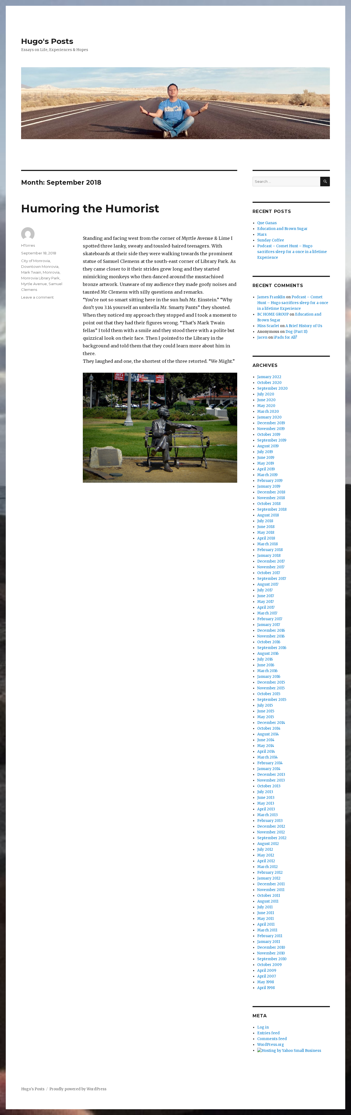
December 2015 (271, 682)
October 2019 (268, 434)
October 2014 (269, 728)
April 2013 (266, 809)
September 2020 (272, 388)
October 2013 (269, 786)
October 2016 (268, 642)
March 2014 (267, 757)
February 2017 (269, 619)
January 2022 (269, 377)
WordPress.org (270, 1044)
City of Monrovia (35, 261)
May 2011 (265, 918)
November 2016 (271, 636)
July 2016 (265, 659)
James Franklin (271, 297)
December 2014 (271, 722)
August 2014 (268, 734)
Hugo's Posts (47, 41)
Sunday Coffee (270, 240)
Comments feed (272, 1039)
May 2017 (265, 601)
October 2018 (269, 503)
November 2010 (271, 953)
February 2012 (270, 872)
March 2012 (267, 866)
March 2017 (267, 613)
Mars (262, 234)
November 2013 (271, 780)
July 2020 (265, 394)
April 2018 (266, 538)
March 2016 (267, 671)
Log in (263, 1027)
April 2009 (266, 970)
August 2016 (268, 653)
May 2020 (266, 405)
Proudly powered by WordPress (77, 1089)
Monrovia (51, 272)
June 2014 (265, 740)
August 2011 (267, 901)
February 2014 (270, 763)
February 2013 (270, 820)
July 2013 (265, 792)
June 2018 (265, 526)
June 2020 (266, 400)
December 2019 (271, 423)
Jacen (262, 337)
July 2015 (265, 705)
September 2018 (272, 509)
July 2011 (265, 907)
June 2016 (265, 665)
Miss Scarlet (268, 326)
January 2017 (268, 624)
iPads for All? (285, 337)
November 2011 (270, 889)
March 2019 (267, 475)
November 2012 (271, 832)
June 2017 (265, 596)
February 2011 (269, 936)
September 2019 (271, 440)
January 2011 (268, 941)
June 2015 (265, 711)
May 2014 (265, 745)
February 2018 (270, 549)
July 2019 (265, 452)
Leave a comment (37, 297)
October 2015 (268, 694)
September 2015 (271, 699)
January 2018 (269, 555)
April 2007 (266, 976)
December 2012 (271, 826)
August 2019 (268, 446)
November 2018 (271, 498)
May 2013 (265, 803)
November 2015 (271, 688)
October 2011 (268, 895)
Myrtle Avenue (34, 284)
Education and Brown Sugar (282, 228)
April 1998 (266, 987)
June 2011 (265, 913)
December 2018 (271, 492)
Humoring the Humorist (90, 208)
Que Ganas (267, 223)
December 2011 (271, 884)
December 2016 (271, 630)
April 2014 (266, 751)
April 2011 (265, 924)
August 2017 (267, 584)
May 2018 (265, 532)
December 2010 (271, 947)
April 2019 (266, 469)
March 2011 (267, 930)
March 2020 (268, 411)
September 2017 (271, 578)
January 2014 (269, 768)
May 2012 (265, 855)
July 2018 (265, 521)
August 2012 (268, 843)
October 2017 (268, 573)
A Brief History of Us (303, 326)
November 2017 (270, 567)
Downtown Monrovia (39, 266)
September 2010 (272, 959)
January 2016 (268, 676)
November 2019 (271, 428)
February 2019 (269, 480)
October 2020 (269, 382)
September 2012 (272, 838)
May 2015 (265, 717)
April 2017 (265, 607)
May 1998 (265, 982)
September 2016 (271, 647)
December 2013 (271, 774)
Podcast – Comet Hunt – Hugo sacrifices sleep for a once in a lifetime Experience (292, 252)
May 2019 (265, 463)
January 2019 (268, 486)
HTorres (28, 245)
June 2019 (265, 457)
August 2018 (268, 515)
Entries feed (268, 1033)
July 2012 (265, 849)
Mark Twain (31, 272)
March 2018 (267, 544)
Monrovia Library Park (40, 278)
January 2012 (269, 878)
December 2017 (271, 561)
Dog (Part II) (296, 331)
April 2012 (266, 861)
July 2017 (265, 590)
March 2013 (267, 815)
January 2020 (269, 417)
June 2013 (265, 797)
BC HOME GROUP (273, 314)
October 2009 (269, 964)
